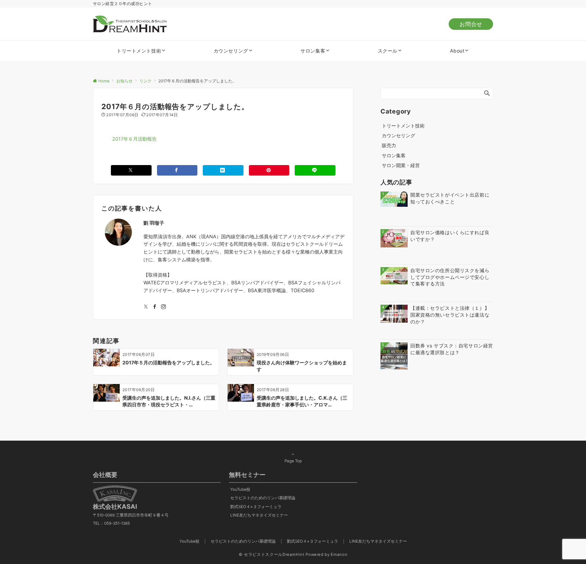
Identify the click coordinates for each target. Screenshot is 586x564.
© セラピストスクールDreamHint (272, 554)
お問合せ (471, 24)
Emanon (339, 554)
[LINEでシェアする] (315, 170)
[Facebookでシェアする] (177, 170)
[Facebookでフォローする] (154, 307)
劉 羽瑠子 (153, 223)
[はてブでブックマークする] (223, 170)
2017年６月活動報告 (134, 139)
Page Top (293, 461)
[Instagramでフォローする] (163, 307)
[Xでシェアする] (131, 170)
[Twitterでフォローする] (145, 307)
